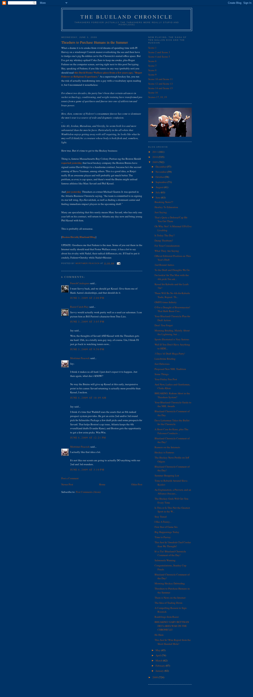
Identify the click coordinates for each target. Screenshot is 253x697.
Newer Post (67, 484)
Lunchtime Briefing (165, 358)
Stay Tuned (161, 516)
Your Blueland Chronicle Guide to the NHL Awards (173, 404)
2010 (155, 157)
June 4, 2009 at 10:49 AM (88, 397)
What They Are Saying (167, 251)
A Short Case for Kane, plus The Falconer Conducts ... (171, 431)
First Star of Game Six (166, 527)
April (159, 655)
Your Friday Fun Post (166, 379)
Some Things (162, 374)
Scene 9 (152, 74)
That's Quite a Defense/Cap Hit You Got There (171, 219)
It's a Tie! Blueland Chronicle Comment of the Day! (170, 553)
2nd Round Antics (164, 265)
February (161, 665)
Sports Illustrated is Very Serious (172, 339)
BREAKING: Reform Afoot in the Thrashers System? (172, 395)
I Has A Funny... (163, 521)
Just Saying (161, 212)
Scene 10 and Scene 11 (160, 79)
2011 (155, 152)
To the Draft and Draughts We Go (172, 270)
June (158, 197)
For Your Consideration (167, 245)
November (161, 172)
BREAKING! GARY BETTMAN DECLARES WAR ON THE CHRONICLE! (172, 625)
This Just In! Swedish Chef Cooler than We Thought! (173, 544)
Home (102, 484)
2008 (155, 677)
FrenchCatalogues (80, 283)
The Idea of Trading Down (168, 603)
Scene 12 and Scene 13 (160, 83)
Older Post (136, 484)
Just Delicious (162, 364)
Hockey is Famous (164, 452)
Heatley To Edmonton (166, 207)
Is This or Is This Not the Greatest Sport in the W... (172, 509)
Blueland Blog (87, 237)
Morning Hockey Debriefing (170, 583)
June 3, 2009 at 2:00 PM (87, 298)
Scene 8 (152, 70)
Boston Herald (70, 237)
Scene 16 (153, 92)
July (158, 192)
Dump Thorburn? (164, 240)
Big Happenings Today (167, 532)
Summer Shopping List (167, 475)
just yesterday (73, 191)
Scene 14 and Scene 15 (160, 88)
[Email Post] (118, 263)
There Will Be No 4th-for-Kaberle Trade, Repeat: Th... (172, 295)
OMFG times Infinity (166, 302)
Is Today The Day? (165, 235)
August (160, 187)
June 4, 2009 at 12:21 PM (88, 437)
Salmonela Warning (165, 560)
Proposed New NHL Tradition (170, 369)
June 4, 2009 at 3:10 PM (87, 469)
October (160, 177)
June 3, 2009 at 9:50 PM (87, 349)
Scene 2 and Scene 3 (159, 52)
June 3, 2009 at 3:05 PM (87, 321)
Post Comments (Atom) (88, 492)
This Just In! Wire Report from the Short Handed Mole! (173, 642)
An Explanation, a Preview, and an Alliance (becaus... (173, 491)
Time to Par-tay (163, 537)
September (161, 182)
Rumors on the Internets (167, 447)
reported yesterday (71, 163)
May (158, 650)
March (159, 660)
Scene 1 (152, 47)
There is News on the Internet (170, 597)
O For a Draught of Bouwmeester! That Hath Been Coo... (172, 309)
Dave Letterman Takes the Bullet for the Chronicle (172, 422)
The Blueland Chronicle (126, 16)
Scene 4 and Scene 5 (159, 56)
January (160, 670)
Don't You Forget (164, 325)
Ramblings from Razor (167, 617)
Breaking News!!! (164, 202)
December (161, 166)
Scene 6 (152, 61)
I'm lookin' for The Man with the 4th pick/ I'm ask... (172, 277)
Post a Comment (70, 478)
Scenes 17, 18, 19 (157, 97)
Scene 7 (152, 65)
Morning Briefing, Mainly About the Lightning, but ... (172, 332)
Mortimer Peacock (80, 358)
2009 (155, 162)
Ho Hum (159, 635)
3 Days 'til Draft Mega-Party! (170, 353)
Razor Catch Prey (79, 306)
